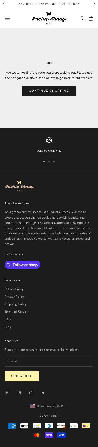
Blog (8, 327)
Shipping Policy (15, 304)
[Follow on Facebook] (7, 392)
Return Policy (14, 289)
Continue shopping (49, 91)
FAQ (8, 319)
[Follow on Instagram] (18, 392)
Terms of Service (16, 312)
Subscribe (21, 376)
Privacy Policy (14, 296)
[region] (49, 145)
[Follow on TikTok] (30, 392)
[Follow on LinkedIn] (42, 392)
